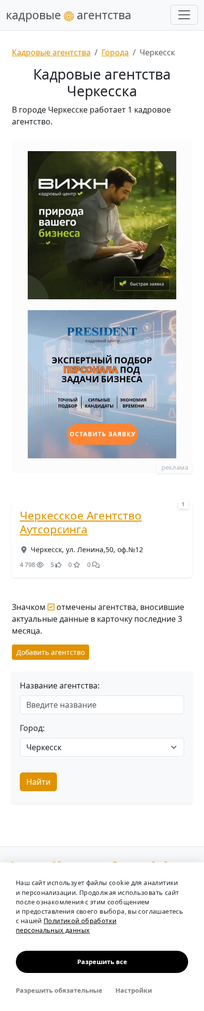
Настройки (133, 990)
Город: (32, 728)
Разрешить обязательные (59, 990)
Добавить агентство (50, 652)
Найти (38, 781)
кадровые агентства (68, 15)
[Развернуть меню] (184, 15)
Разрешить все (102, 961)
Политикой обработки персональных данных (66, 925)
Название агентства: (60, 685)
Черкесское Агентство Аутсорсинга (81, 522)
